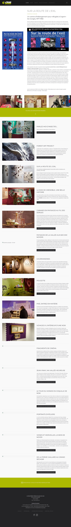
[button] (67, 3)
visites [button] (31, 2)
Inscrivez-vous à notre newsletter (37, 482)
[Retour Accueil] (6, 3)
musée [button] (27, 2)
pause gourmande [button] (43, 2)
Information (52, 2)
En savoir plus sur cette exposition (46, 132)
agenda (36, 2)
